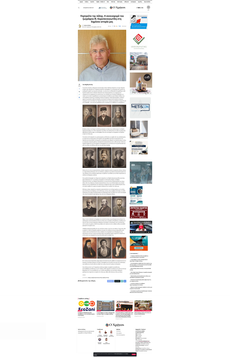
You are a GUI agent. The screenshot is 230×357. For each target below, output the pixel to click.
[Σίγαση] (148, 232)
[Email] (116, 26)
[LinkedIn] (142, 8)
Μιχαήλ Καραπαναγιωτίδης (97, 277)
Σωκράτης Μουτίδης (105, 336)
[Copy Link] (118, 26)
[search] (78, 8)
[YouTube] (139, 8)
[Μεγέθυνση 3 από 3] (124, 106)
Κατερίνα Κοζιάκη (99, 343)
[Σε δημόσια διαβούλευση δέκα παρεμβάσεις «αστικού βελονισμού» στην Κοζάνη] (87, 305)
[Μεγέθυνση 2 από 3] (110, 106)
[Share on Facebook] (112, 26)
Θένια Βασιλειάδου (111, 336)
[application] (141, 227)
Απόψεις (89, 277)
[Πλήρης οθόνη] (150, 232)
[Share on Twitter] (114, 26)
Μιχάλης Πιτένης (106, 277)
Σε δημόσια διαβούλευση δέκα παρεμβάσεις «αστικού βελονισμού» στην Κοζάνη (86, 314)
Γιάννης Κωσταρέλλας (100, 336)
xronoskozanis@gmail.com (143, 341)
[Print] (120, 26)
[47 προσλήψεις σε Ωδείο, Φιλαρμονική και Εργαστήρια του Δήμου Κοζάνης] (105, 305)
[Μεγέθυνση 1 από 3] (95, 106)
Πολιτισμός (129, 310)
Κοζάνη (80, 310)
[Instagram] (141, 8)
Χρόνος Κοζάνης (87, 25)
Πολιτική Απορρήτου (118, 353)
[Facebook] (137, 8)
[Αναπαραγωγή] (131, 232)
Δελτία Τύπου (118, 310)
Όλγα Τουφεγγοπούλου (106, 343)
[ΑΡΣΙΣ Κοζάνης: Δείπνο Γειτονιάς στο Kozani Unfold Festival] (143, 305)
